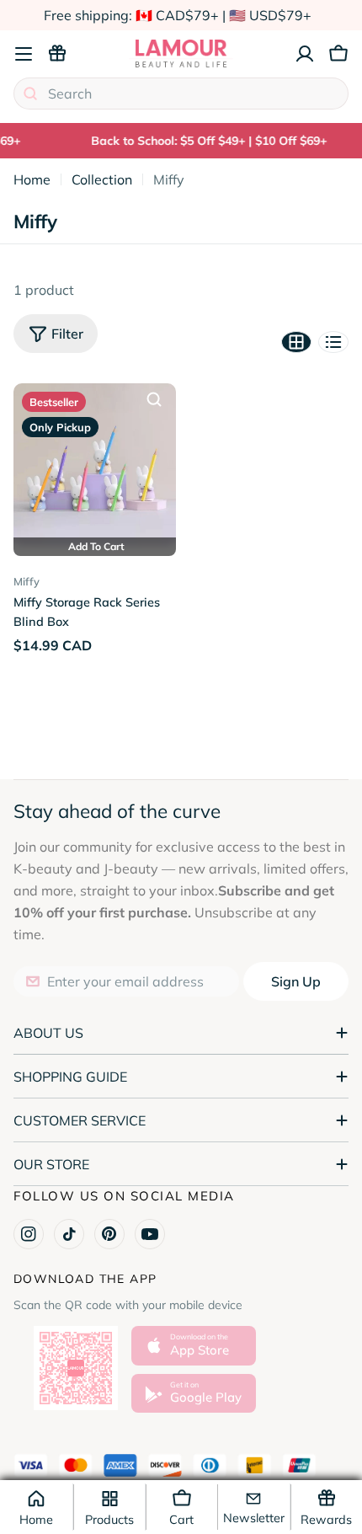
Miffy (26, 581)
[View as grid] (296, 342)
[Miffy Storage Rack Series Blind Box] (94, 464)
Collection (102, 179)
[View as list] (333, 342)
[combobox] (181, 94)
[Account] (305, 54)
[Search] (30, 94)
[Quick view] (154, 399)
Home (32, 179)
